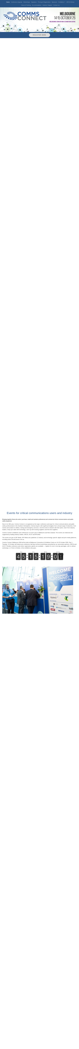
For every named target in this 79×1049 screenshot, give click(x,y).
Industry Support (47, 5)
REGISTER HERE (39, 35)
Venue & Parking (26, 5)
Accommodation (36, 5)
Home (8, 2)
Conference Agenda (16, 2)
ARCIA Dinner (70, 2)
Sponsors (54, 2)
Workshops (26, 2)
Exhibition (61, 2)
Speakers (34, 2)
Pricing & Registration (44, 2)
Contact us (56, 5)
